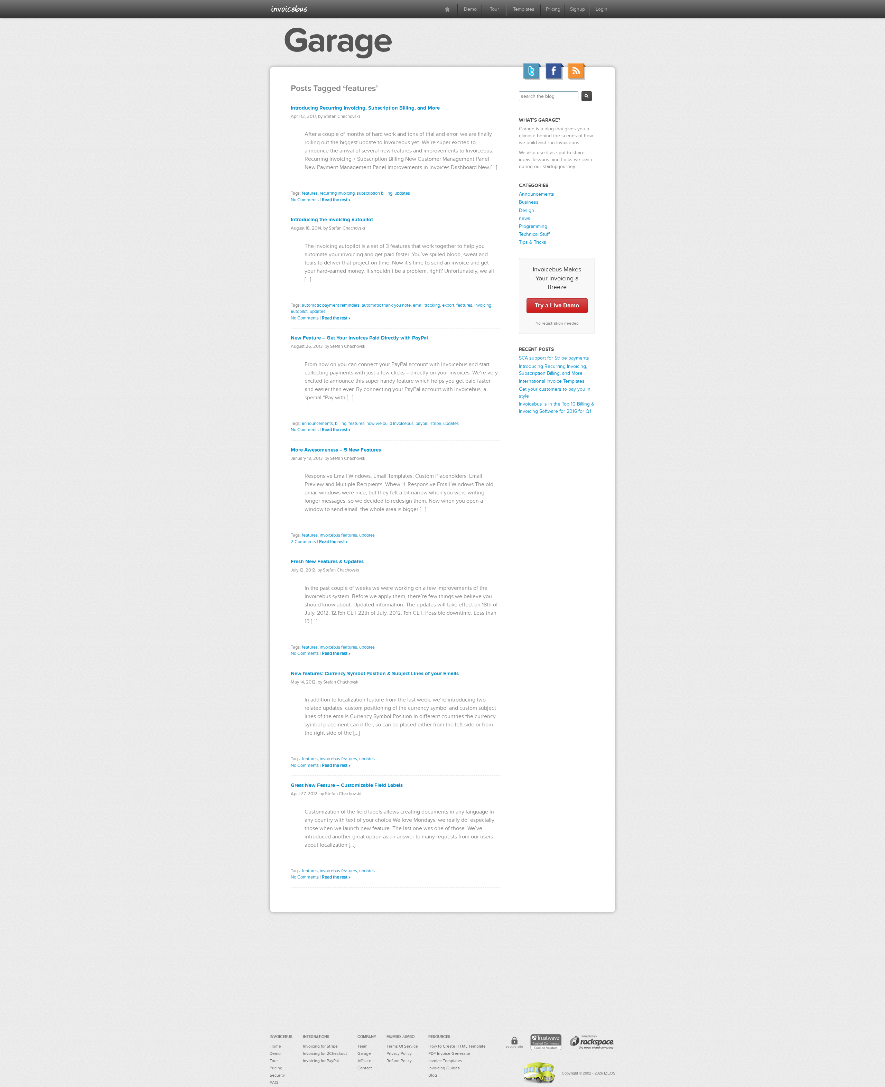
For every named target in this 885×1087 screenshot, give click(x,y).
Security (277, 1075)
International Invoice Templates (552, 381)
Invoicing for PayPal (321, 1060)
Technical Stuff (534, 234)
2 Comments (303, 542)
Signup (577, 9)
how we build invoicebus (389, 423)
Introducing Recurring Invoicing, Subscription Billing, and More (365, 108)
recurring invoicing (337, 193)
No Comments (305, 200)
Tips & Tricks (532, 242)
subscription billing (374, 193)
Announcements (536, 194)
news (524, 218)
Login (601, 9)
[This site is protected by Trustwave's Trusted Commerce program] (546, 1042)
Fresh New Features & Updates (327, 561)
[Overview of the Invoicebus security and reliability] (514, 1043)
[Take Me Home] (289, 8)
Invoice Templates (445, 1060)
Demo (470, 9)
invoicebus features (338, 535)
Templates (523, 9)
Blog (432, 1075)
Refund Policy (399, 1060)
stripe (435, 423)
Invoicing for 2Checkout (325, 1053)
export (448, 305)
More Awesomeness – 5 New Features (336, 450)
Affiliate (364, 1060)
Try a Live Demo (557, 305)
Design (526, 210)
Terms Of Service (402, 1046)
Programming (533, 226)
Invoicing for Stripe (320, 1046)
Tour (494, 9)
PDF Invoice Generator (449, 1053)
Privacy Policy (399, 1053)
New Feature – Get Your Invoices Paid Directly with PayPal (359, 338)
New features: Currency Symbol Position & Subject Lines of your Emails (375, 673)
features (310, 193)
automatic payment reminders (331, 305)
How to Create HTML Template (457, 1046)
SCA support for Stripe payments (554, 358)
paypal (422, 423)
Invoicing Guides (444, 1068)
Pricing (553, 9)
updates (402, 193)
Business (529, 202)
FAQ (274, 1082)
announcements (317, 423)
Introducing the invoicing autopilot (332, 219)
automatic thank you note (386, 305)
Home (275, 1046)
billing (340, 423)
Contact (364, 1068)
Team (362, 1046)
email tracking (426, 305)
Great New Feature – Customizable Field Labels (347, 785)
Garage (337, 40)
